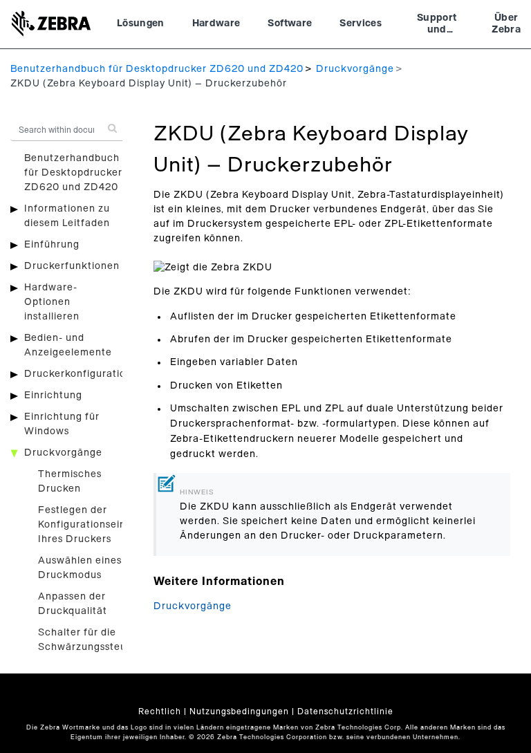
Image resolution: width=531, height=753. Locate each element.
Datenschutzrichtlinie (345, 711)
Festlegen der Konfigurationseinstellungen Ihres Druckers (108, 524)
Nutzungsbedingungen (239, 711)
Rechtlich (159, 711)
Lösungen (141, 23)
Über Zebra (506, 24)
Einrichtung (53, 395)
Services (360, 23)
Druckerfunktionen (72, 266)
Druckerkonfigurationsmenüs (96, 374)
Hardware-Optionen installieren (52, 302)
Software (290, 23)
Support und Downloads (436, 25)
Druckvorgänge (355, 69)
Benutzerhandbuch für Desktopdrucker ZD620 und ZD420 (157, 69)
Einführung (52, 245)
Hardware (216, 23)
